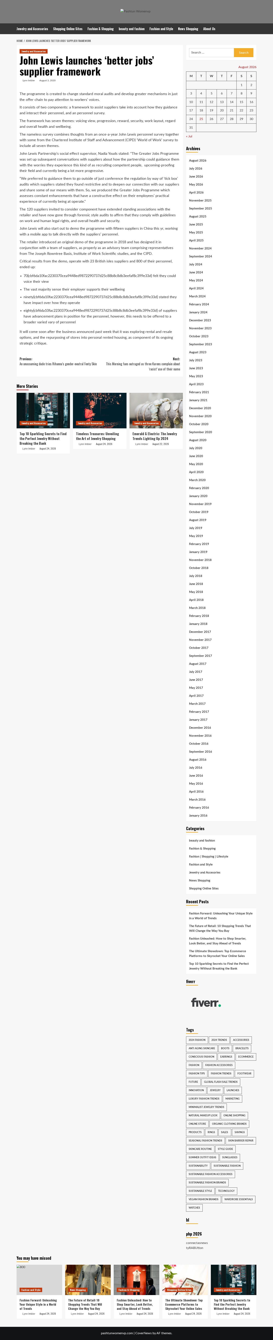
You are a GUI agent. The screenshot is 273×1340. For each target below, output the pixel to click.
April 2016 (196, 791)
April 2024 (196, 288)
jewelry (215, 1090)
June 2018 (196, 584)
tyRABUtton (194, 1248)
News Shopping (188, 28)
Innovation (196, 1090)
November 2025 (200, 200)
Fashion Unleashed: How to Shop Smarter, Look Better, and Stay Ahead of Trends (217, 941)
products (195, 1132)
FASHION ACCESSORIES (219, 1065)
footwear (244, 1073)
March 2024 (197, 296)
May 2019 (196, 536)
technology (226, 1191)
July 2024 (195, 264)
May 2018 (196, 592)
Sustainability (198, 1166)
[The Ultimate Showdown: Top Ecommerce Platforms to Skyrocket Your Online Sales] (185, 1280)
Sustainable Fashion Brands (207, 1182)
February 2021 (199, 392)
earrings (226, 1057)
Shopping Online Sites (68, 28)
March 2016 (197, 799)
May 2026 (196, 184)
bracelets (242, 1048)
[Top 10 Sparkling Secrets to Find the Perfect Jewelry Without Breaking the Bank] (43, 410)
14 (231, 102)
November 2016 (200, 735)
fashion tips (197, 1073)
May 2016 (196, 783)
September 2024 (200, 256)
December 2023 (200, 320)
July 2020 (195, 448)
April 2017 (196, 695)
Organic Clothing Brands (229, 1124)
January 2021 (198, 400)
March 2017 (197, 703)
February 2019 (199, 544)
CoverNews (143, 1333)
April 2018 (196, 600)
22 (241, 110)
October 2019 (198, 512)
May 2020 (196, 464)
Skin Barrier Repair (240, 1140)
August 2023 (197, 352)
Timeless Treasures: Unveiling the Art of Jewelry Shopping (97, 436)
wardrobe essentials (238, 1199)
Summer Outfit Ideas (202, 1157)
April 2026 (196, 192)
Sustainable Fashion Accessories (210, 1174)
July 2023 (195, 360)
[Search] (253, 28)
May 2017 (196, 687)
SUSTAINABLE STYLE (200, 1191)
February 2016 (199, 807)
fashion (194, 1065)
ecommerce (246, 1057)
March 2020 (197, 480)
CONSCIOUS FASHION (201, 1057)
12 (211, 102)
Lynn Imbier (29, 80)
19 (211, 110)
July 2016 (195, 767)
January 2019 (198, 552)
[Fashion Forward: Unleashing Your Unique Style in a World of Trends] (39, 1280)
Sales (225, 1132)
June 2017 (196, 679)
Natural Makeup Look (203, 1115)
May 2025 (196, 232)
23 (251, 110)
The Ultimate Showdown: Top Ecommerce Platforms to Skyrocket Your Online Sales (217, 954)
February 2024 (199, 304)
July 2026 (195, 168)
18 (201, 110)
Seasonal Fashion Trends (205, 1140)
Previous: (58, 361)
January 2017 (198, 719)
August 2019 (197, 520)
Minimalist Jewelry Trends (206, 1107)
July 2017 (195, 671)
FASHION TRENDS (221, 1073)
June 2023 (196, 368)
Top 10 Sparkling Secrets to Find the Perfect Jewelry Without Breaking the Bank (43, 438)
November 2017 (200, 639)
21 (231, 110)
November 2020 (200, 416)
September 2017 (200, 655)
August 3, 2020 (47, 80)
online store (197, 1124)
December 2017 (200, 631)
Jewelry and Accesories (32, 28)
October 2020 (198, 424)
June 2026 (196, 176)
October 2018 (198, 568)
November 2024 (200, 248)
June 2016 (196, 775)
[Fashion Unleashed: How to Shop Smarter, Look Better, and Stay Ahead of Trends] (136, 1280)
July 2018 (195, 576)
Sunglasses (229, 1157)
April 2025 (196, 240)
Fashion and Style (161, 28)
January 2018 (198, 623)
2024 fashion (197, 1040)
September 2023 (200, 344)
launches (233, 1090)
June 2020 (196, 456)
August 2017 (197, 663)
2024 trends (219, 1040)
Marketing (232, 1099)
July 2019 (195, 528)
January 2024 (198, 312)
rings (211, 1132)
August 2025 (197, 216)
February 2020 (199, 488)
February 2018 (199, 615)
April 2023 (196, 384)
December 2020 (200, 408)
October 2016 (198, 743)
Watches (194, 1208)
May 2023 (196, 376)
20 (222, 110)
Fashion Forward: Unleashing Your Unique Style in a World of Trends (221, 916)
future (193, 1082)
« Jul (189, 136)
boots (225, 1048)
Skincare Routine (200, 1149)
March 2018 (197, 607)
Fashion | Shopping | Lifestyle (208, 856)
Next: (143, 363)
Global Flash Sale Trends (221, 1082)
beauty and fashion (131, 28)
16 (251, 102)
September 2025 (200, 208)
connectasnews (197, 1243)
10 (191, 102)
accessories (241, 1040)
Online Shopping (234, 1115)
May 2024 (196, 280)
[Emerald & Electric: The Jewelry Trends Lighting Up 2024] (156, 410)
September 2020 (200, 432)
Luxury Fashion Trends (204, 1099)
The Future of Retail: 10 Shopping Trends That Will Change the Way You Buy (220, 928)
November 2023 (200, 328)
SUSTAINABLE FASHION (227, 1166)
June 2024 (196, 272)
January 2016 (198, 815)
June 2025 (196, 224)
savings (240, 1132)
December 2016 (200, 727)
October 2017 (198, 647)
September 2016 (200, 751)
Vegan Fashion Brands (203, 1199)
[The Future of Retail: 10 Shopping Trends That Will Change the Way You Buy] (88, 1280)
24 (191, 119)
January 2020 (198, 496)
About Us (209, 28)
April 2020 (196, 472)
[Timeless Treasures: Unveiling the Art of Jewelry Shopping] (99, 410)
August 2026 (197, 160)
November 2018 (200, 560)
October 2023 (198, 336)
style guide (225, 1149)
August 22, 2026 (160, 444)
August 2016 (197, 759)
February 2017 (199, 711)
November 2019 (200, 504)
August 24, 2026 (48, 448)
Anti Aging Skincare (202, 1048)
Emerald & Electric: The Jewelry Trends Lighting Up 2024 (155, 436)
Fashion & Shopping (101, 28)
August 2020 (197, 440)
